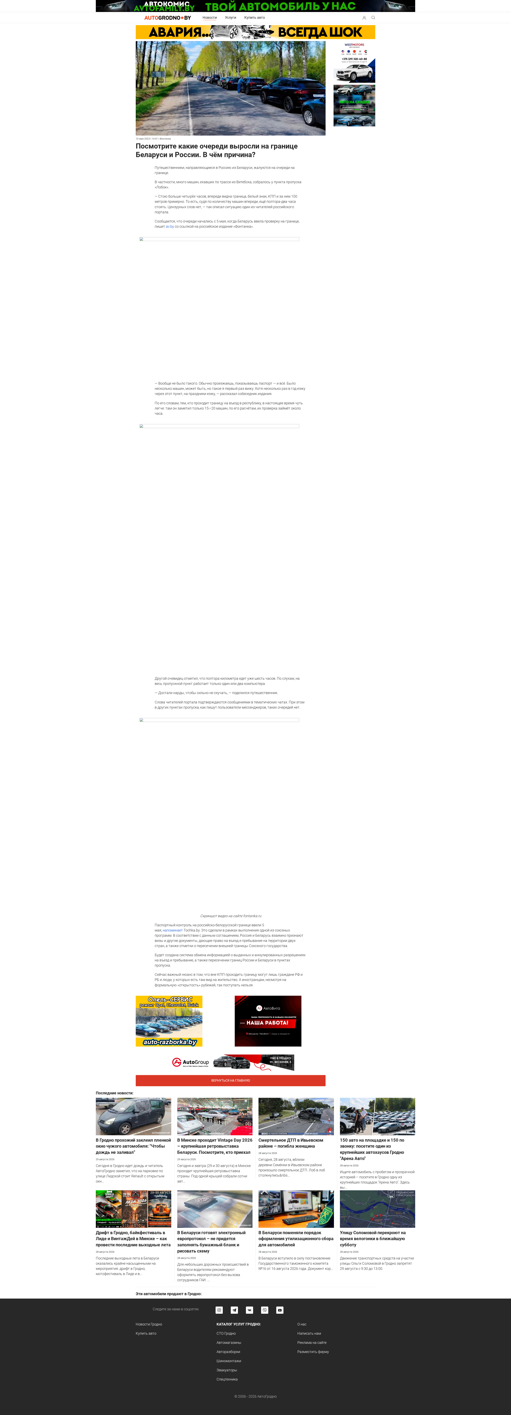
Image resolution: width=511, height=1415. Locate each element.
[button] (364, 17)
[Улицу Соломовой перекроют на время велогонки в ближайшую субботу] (377, 1208)
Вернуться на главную (230, 1080)
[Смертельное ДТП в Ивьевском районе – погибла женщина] (296, 1116)
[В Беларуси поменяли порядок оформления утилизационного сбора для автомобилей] (296, 1208)
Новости (210, 17)
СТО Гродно (226, 1333)
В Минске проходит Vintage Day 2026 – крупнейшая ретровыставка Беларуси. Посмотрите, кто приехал (215, 1146)
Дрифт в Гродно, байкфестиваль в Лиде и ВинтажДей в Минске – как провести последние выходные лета (133, 1239)
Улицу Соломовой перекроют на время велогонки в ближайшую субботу (373, 1239)
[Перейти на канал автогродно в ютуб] (279, 1310)
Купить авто (254, 17)
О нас (301, 1324)
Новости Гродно (149, 1324)
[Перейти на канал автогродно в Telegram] (234, 1310)
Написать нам (309, 1333)
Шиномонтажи (229, 1361)
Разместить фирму (313, 1352)
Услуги (230, 17)
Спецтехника (227, 1379)
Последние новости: (115, 1093)
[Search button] (364, 17)
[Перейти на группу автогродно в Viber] (264, 1310)
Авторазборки (228, 1352)
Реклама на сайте (312, 1342)
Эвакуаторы (227, 1370)
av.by (170, 226)
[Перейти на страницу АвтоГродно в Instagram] (219, 1310)
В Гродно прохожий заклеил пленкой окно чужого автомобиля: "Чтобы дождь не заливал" (133, 1146)
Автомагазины (229, 1342)
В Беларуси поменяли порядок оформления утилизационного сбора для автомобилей (296, 1239)
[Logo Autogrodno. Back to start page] (168, 17)
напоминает (173, 930)
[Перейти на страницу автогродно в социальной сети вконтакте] (249, 1310)
